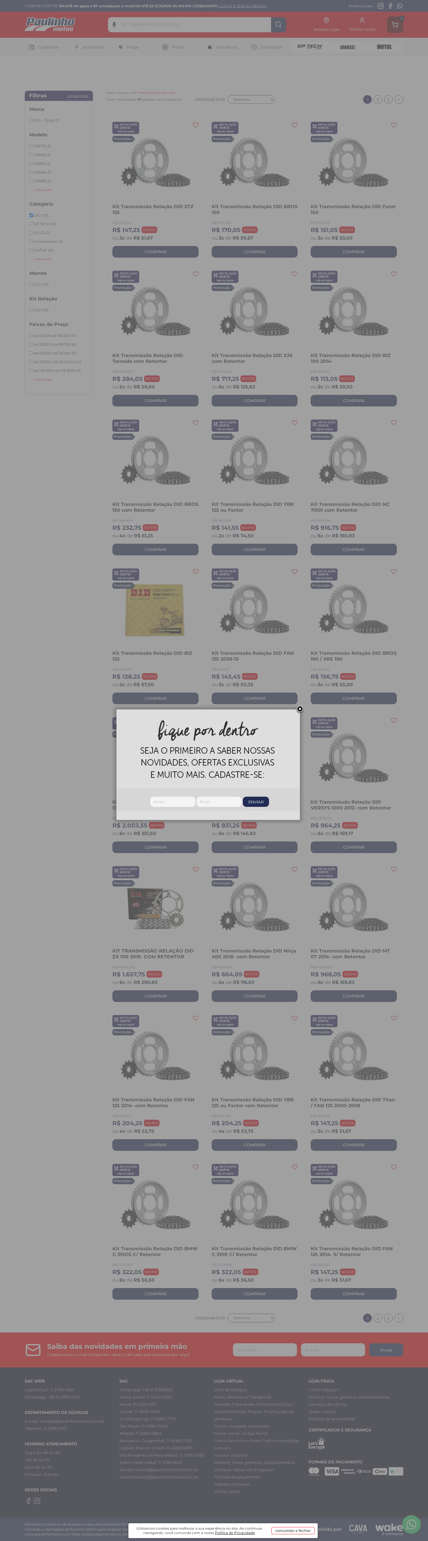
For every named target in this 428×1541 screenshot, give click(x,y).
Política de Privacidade (235, 1533)
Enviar (256, 802)
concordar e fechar (293, 1530)
